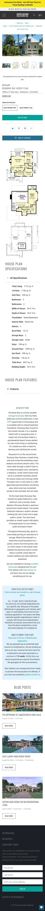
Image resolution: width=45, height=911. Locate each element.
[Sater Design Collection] (22, 15)
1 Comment (27, 809)
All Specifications (18, 278)
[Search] (34, 15)
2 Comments (29, 760)
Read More (9, 725)
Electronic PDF (10, 108)
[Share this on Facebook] (19, 128)
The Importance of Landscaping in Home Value (21, 714)
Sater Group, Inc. (30, 570)
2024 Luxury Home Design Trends (16, 756)
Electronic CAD (26, 108)
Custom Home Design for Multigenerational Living (20, 803)
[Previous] (4, 45)
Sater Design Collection (26, 905)
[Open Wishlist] (41, 907)
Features (14, 389)
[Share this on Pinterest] (25, 128)
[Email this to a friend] (31, 128)
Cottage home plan (16, 416)
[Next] (41, 45)
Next (27, 23)
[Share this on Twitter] (12, 128)
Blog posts (22, 687)
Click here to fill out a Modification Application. (22, 637)
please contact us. (33, 674)
